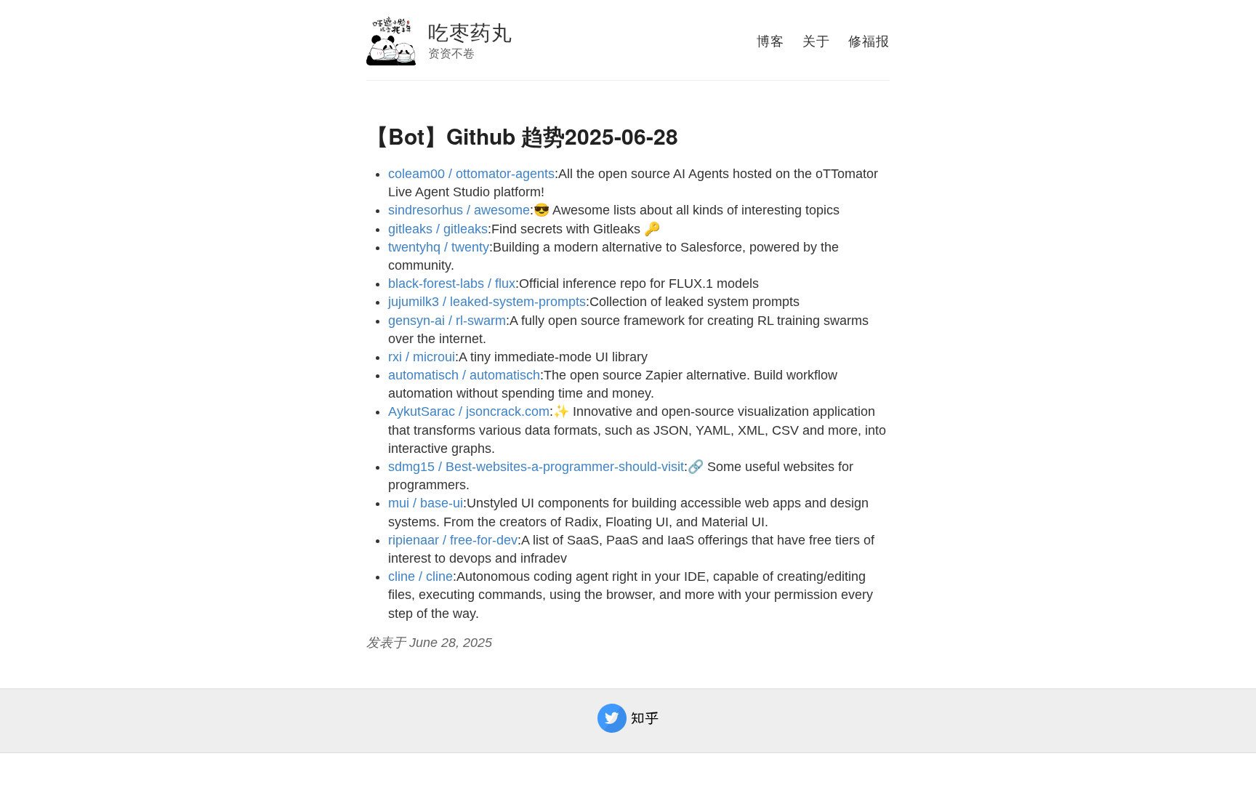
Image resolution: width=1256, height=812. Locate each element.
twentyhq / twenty (438, 247)
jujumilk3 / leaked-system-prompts (487, 301)
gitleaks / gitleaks (438, 229)
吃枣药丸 (470, 31)
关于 (816, 40)
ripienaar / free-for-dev (453, 540)
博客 (770, 40)
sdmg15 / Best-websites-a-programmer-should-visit (536, 466)
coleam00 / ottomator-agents (471, 173)
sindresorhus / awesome (459, 210)
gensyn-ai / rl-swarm (447, 320)
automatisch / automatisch (464, 375)
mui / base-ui (425, 503)
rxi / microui (421, 357)
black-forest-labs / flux (451, 283)
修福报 (869, 40)
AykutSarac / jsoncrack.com (469, 411)
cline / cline (420, 576)
